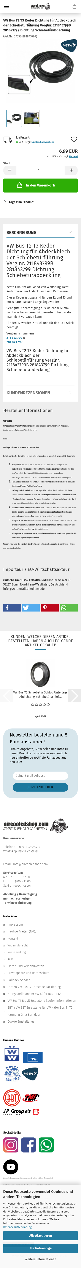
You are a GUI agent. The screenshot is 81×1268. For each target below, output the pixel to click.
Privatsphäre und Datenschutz (28, 973)
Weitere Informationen (40, 1259)
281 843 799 (14, 342)
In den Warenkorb (40, 185)
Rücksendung (17, 952)
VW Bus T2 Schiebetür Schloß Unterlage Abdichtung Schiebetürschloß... (40, 695)
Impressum (15, 924)
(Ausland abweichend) (43, 142)
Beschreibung (21, 232)
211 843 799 (14, 338)
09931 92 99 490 (29, 847)
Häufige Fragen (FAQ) (22, 931)
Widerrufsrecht (18, 945)
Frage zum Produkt (20, 202)
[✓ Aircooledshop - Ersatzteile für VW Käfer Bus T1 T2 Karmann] (41, 6)
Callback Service (19, 980)
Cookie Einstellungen (22, 1021)
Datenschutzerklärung (17, 1227)
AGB (10, 959)
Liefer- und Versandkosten (26, 966)
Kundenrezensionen (28, 392)
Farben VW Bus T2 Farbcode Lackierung (34, 987)
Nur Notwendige (41, 1248)
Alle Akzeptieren (40, 1235)
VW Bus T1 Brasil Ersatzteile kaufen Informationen (42, 1001)
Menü (6, 6)
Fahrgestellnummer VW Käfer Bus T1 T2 (34, 994)
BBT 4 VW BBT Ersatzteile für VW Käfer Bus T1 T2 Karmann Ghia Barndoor (40, 1011)
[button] (9, 170)
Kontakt (13, 938)
